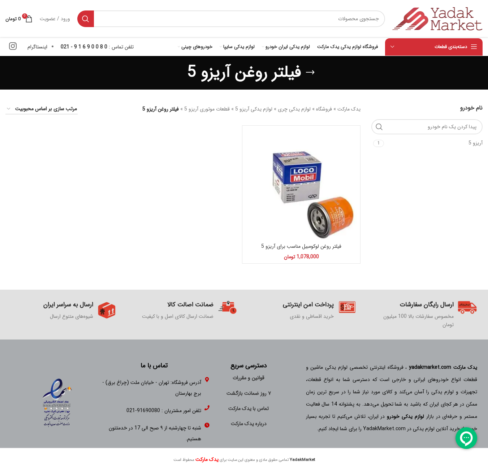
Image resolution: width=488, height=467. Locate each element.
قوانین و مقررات (248, 378)
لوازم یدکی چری (294, 109)
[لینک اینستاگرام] (12, 47)
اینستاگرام (37, 47)
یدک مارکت (348, 109)
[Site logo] (437, 18)
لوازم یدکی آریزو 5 (253, 109)
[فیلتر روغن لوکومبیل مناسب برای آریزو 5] (301, 184)
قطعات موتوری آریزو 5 (207, 109)
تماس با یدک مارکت (248, 408)
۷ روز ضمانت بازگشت (248, 393)
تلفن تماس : (97, 47)
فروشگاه (324, 109)
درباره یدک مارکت (249, 424)
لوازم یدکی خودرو (405, 416)
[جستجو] (85, 18)
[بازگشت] (310, 72)
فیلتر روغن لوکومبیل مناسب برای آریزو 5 (301, 246)
